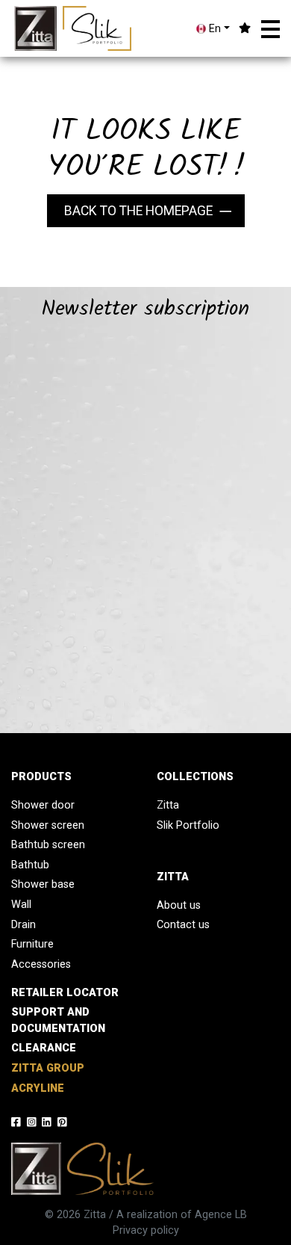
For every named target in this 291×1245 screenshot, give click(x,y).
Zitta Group (47, 1068)
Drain (23, 924)
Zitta (168, 805)
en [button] (213, 28)
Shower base (43, 884)
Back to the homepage (138, 210)
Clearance (43, 1048)
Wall (21, 904)
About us (179, 905)
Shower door (43, 805)
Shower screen (47, 825)
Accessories (41, 964)
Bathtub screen (48, 844)
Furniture (32, 944)
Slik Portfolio (188, 825)
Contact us (183, 924)
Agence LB (221, 1214)
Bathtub (30, 865)
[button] (270, 29)
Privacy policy (146, 1230)
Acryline (37, 1088)
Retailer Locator (65, 992)
